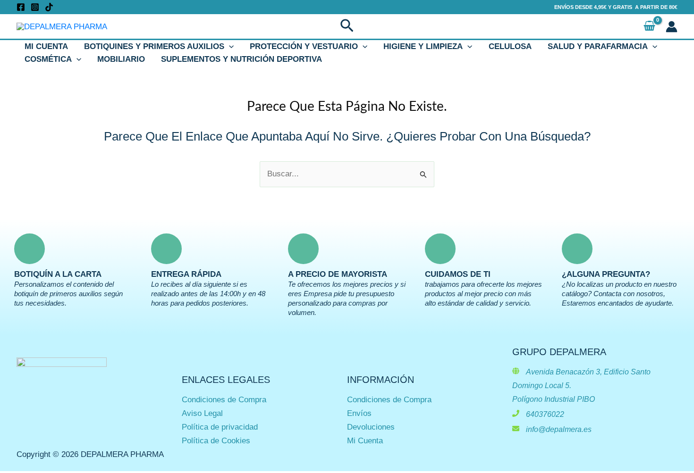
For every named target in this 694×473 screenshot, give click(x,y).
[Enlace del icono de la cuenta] (671, 27)
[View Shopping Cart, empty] (649, 26)
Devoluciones (371, 427)
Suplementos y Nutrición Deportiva (241, 59)
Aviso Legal (202, 413)
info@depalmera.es (559, 429)
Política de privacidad (220, 427)
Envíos (359, 413)
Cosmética (48, 59)
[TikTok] (49, 7)
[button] (347, 26)
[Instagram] (35, 7)
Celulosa (510, 46)
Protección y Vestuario (304, 46)
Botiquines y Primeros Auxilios (154, 46)
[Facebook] (21, 7)
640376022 (545, 414)
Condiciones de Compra (224, 399)
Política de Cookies (216, 440)
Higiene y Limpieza (423, 46)
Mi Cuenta (46, 46)
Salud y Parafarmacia (598, 46)
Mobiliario (121, 59)
